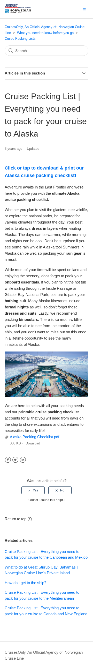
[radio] (33, 490)
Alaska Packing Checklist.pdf (34, 437)
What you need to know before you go (45, 33)
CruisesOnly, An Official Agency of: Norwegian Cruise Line (44, 655)
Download (33, 443)
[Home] (24, 12)
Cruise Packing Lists (20, 38)
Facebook (8, 460)
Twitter (15, 460)
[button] (84, 9)
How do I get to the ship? (25, 582)
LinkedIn (23, 460)
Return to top (15, 519)
